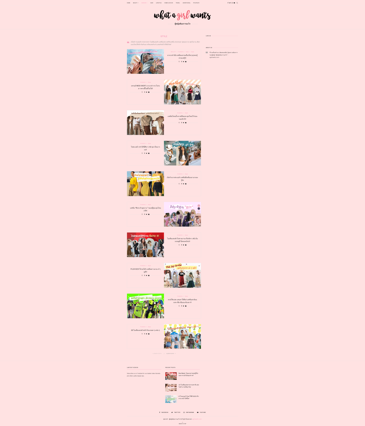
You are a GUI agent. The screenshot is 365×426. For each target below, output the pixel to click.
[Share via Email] (185, 61)
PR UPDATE (196, 3)
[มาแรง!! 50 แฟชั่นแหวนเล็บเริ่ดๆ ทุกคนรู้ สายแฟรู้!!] (145, 61)
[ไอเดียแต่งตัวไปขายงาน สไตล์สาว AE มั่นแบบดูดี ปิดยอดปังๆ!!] (145, 244)
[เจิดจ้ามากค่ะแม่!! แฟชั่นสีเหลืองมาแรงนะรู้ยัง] (145, 183)
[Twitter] (230, 3)
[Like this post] (179, 61)
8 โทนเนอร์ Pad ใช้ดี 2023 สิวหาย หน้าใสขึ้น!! (189, 397)
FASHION (143, 3)
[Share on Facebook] (181, 61)
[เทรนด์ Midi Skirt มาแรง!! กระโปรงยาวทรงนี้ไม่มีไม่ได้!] (182, 92)
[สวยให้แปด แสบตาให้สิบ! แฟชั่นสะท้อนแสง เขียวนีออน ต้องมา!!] (145, 306)
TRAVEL (178, 3)
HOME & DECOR (168, 3)
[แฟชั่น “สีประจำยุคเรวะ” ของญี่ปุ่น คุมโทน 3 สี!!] (182, 214)
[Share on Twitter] (183, 61)
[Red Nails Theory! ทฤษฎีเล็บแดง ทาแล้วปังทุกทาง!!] (171, 376)
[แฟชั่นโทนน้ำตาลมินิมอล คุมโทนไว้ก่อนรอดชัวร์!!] (145, 122)
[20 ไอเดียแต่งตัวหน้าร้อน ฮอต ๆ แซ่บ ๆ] (182, 336)
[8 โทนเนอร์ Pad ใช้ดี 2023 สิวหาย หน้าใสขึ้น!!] (171, 399)
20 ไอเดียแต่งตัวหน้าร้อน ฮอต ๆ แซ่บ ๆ (145, 330)
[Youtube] (234, 3)
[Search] (237, 3)
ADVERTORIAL (186, 3)
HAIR (151, 3)
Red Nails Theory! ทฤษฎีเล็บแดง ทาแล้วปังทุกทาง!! (188, 374)
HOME (128, 3)
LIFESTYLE (159, 3)
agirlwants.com (197, 419)
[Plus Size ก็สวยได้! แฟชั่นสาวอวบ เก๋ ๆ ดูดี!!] (182, 275)
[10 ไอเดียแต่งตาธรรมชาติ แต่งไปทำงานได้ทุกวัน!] (171, 387)
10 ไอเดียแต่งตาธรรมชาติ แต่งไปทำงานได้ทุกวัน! (189, 386)
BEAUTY (135, 3)
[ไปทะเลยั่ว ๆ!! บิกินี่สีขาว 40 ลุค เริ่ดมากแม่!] (182, 153)
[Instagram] (232, 3)
